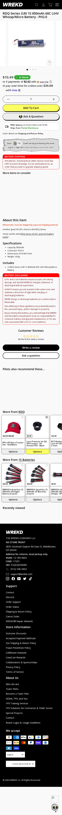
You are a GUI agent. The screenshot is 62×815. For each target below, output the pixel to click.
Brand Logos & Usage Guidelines (23, 722)
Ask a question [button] (31, 355)
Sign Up (19, 147)
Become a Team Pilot (17, 693)
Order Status (12, 606)
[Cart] (50, 4)
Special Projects (14, 713)
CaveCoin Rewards (15, 657)
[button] (31, 82)
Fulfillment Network (16, 652)
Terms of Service (15, 671)
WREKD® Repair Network (19, 621)
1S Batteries (26, 460)
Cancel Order (12, 616)
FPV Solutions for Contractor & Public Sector (29, 708)
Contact (10, 592)
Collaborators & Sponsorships (21, 662)
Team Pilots (12, 688)
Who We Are (12, 684)
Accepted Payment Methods (21, 638)
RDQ (21, 412)
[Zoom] (49, 62)
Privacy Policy (13, 667)
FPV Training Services (17, 703)
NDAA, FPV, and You (17, 698)
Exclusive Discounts (16, 633)
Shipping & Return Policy (18, 611)
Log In (10, 147)
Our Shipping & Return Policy (21, 643)
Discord (10, 597)
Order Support (13, 601)
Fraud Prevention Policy (18, 647)
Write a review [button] (31, 347)
